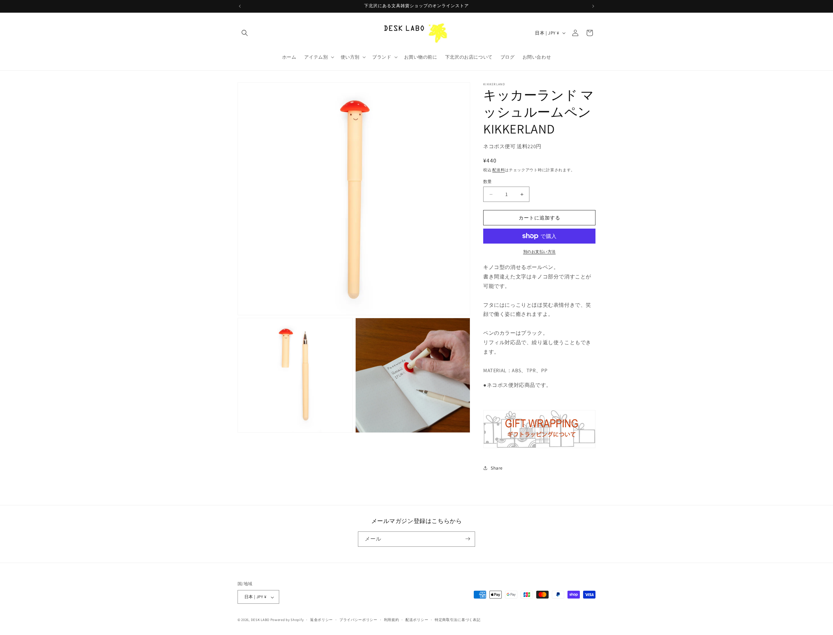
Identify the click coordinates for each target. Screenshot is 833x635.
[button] (245, 33)
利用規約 (391, 619)
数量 (487, 181)
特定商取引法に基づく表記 (457, 619)
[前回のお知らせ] (240, 6)
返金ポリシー (321, 619)
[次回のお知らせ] (593, 6)
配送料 (498, 169)
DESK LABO (260, 620)
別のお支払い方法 (539, 251)
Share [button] (497, 468)
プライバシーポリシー (358, 619)
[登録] (467, 538)
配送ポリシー (416, 619)
